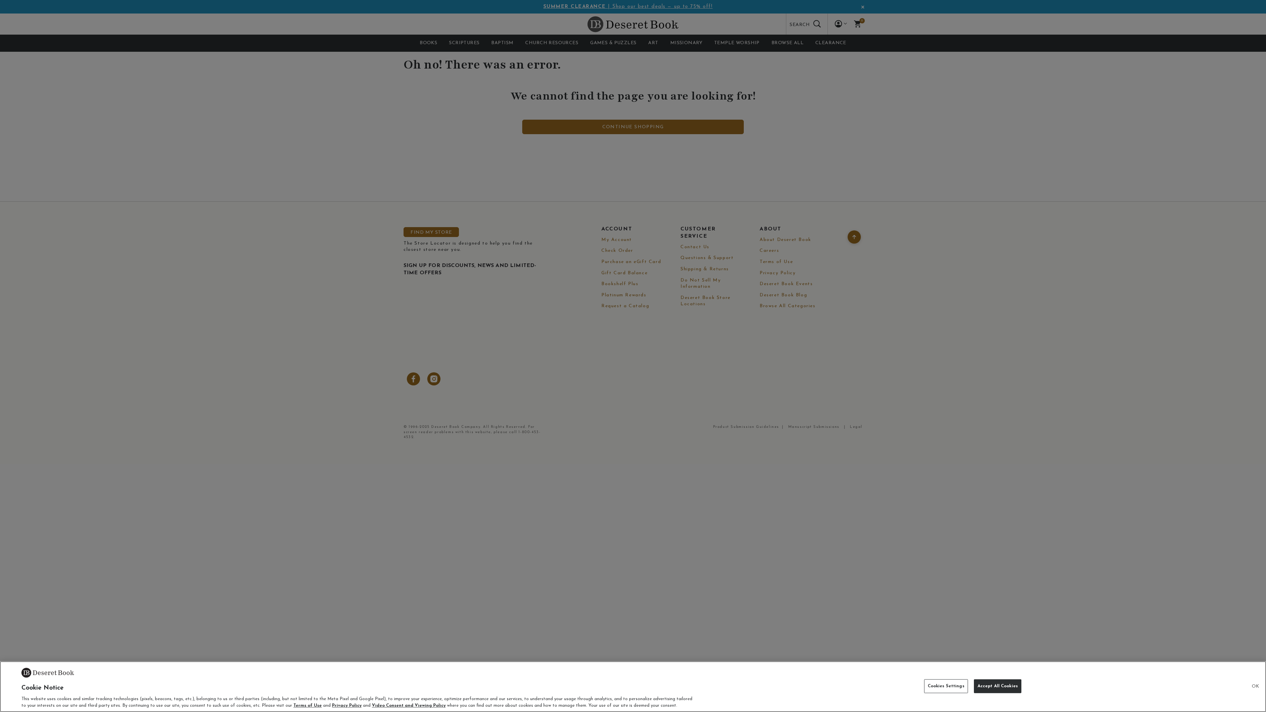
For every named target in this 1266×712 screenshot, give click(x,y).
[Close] (1255, 686)
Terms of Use (307, 705)
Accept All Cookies (998, 686)
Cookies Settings (946, 686)
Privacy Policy (347, 705)
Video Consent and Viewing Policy (409, 705)
